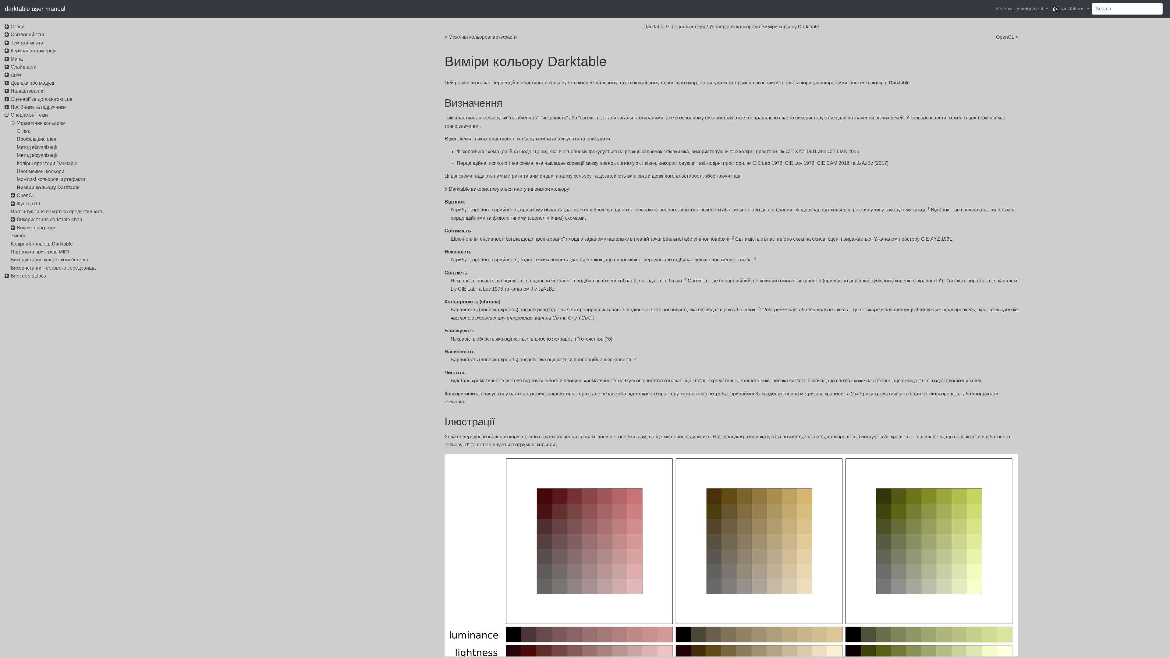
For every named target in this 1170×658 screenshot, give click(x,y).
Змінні (18, 235)
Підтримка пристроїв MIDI (40, 251)
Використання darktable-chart (49, 219)
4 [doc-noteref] (685, 279)
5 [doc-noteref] (760, 308)
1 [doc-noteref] (928, 208)
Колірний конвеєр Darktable (42, 243)
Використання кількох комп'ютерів (49, 259)
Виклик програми (36, 227)
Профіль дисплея (36, 139)
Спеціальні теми (686, 26)
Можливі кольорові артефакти (51, 179)
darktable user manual (35, 8)
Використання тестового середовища (53, 268)
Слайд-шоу (23, 66)
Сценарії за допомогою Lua (42, 99)
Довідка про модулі (32, 83)
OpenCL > (1007, 37)
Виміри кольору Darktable (48, 187)
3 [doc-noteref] (755, 258)
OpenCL (26, 195)
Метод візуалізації (37, 147)
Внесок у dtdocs (28, 275)
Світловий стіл (27, 34)
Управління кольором (733, 26)
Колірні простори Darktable (47, 163)
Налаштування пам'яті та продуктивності (57, 211)
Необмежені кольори (40, 171)
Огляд (17, 26)
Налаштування (28, 91)
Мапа (17, 59)
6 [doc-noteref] (635, 358)
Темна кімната (27, 42)
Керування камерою (33, 50)
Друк (16, 74)
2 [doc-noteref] (733, 237)
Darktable (654, 26)
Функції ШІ (28, 203)
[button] (1022, 8)
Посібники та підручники (38, 107)
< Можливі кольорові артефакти (481, 37)
